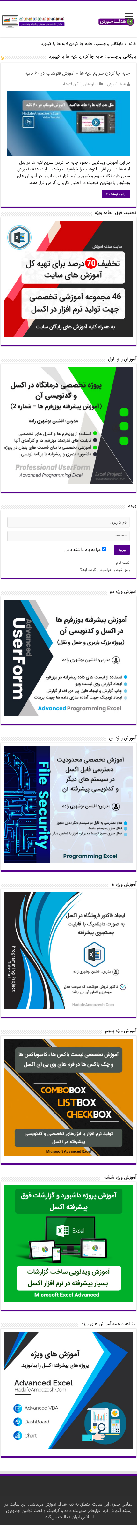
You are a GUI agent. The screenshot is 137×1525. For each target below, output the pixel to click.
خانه (132, 44)
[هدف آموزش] (68, 21)
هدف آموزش (116, 84)
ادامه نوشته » (116, 194)
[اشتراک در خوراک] (2, 58)
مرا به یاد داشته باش (83, 550)
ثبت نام (123, 562)
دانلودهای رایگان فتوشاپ (79, 84)
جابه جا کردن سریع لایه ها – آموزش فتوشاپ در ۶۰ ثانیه (77, 73)
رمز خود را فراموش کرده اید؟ (105, 570)
